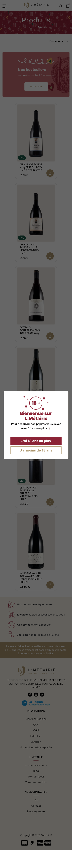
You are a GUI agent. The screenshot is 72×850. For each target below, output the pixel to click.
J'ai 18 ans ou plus (36, 441)
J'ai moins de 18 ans (36, 450)
